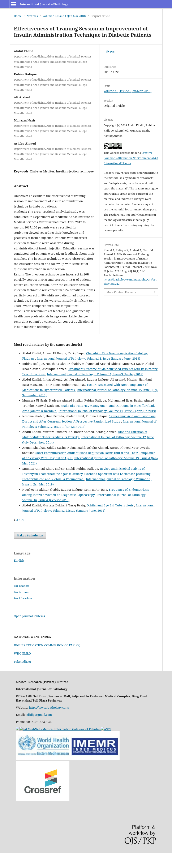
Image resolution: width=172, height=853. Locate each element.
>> (23, 520)
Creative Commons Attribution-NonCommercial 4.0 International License (131, 158)
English (19, 560)
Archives (32, 16)
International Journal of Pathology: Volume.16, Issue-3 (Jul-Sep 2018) (95, 374)
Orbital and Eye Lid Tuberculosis (110, 505)
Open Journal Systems (29, 616)
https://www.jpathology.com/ (49, 708)
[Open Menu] (14, 4)
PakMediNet (22, 662)
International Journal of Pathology (44, 4)
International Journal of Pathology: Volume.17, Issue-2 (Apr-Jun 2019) (107, 411)
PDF (112, 52)
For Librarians (23, 598)
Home (18, 16)
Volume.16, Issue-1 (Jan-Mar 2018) (64, 16)
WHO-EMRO (22, 653)
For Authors (21, 592)
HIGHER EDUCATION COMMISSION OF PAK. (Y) (47, 645)
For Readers (21, 586)
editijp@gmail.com (39, 715)
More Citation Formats (121, 292)
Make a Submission (30, 535)
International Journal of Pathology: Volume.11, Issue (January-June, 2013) (88, 358)
